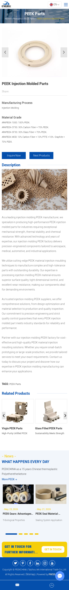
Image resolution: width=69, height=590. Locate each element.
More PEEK (8, 479)
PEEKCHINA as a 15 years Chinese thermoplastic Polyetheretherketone (29, 471)
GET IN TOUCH (53, 549)
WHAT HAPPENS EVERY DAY (25, 461)
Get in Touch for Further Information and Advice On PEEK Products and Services (21, 550)
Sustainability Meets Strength (49, 433)
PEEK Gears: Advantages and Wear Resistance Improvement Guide (17, 514)
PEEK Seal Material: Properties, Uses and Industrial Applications (49, 514)
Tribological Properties (14, 520)
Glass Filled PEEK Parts (48, 428)
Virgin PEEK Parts (12, 428)
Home (8, 18)
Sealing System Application (49, 520)
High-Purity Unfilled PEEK (14, 433)
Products (17, 18)
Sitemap (30, 574)
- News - (9, 456)
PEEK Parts (29, 18)
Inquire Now (14, 155)
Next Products (41, 155)
